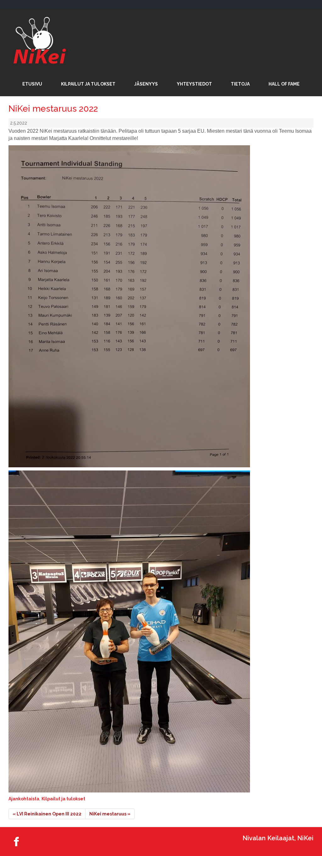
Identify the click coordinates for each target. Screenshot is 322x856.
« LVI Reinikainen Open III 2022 (47, 813)
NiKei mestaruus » (109, 813)
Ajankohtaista (23, 798)
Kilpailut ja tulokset (63, 798)
